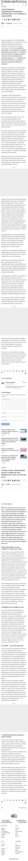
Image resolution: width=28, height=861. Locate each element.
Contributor (8, 484)
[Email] (15, 20)
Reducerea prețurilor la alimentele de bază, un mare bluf (10, 449)
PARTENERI (18, 841)
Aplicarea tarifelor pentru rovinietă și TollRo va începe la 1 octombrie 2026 (9, 431)
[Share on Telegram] (19, 371)
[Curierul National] (14, 1)
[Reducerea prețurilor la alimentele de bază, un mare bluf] (23, 450)
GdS (9, 585)
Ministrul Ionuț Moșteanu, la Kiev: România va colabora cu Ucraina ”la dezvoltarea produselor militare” (10, 440)
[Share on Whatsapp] (11, 20)
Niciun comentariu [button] (22, 807)
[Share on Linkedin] (13, 20)
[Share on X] (6, 20)
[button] (2, 4)
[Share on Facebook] (4, 20)
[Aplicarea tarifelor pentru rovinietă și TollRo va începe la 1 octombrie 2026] (23, 431)
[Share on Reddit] (16, 371)
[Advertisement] (14, 182)
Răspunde (24, 382)
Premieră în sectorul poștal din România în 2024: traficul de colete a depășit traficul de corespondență (9, 458)
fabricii (9, 583)
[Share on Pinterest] (9, 20)
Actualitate (3, 6)
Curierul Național (9, 23)
